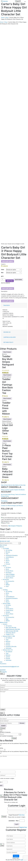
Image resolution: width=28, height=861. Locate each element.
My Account (4, 494)
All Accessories (10, 581)
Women (10, 485)
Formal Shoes (9, 571)
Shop (6, 17)
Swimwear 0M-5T (10, 632)
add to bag (10, 280)
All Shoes (8, 567)
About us (3, 489)
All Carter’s (9, 626)
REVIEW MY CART (5, 541)
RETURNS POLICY (8, 342)
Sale (24, 485)
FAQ (9, 505)
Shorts (7, 560)
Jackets (8, 643)
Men (14, 485)
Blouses (8, 552)
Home (2, 17)
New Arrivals (4, 485)
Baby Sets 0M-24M (11, 627)
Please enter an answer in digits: (16, 817)
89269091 (3, 670)
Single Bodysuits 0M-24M (13, 629)
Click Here (21, 815)
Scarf (7, 586)
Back (2, 673)
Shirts (7, 593)
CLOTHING (6, 548)
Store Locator (10, 489)
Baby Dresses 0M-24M (12, 631)
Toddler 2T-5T (10, 634)
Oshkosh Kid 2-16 (7, 650)
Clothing (5, 589)
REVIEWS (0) (7, 332)
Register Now (23, 827)
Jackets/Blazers (10, 596)
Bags (7, 583)
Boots (7, 569)
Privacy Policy (5, 496)
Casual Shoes (9, 610)
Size (2, 272)
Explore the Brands (19, 489)
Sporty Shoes (9, 577)
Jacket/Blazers (10, 557)
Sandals (8, 612)
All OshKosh (9, 638)
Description (7, 305)
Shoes (4, 565)
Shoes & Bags (6, 603)
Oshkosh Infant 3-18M (9, 636)
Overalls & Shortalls (11, 646)
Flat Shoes (8, 572)
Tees (7, 553)
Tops (7, 639)
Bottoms (8, 641)
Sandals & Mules (10, 576)
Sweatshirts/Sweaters (12, 555)
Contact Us (4, 505)
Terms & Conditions (20, 494)
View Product (7, 352)
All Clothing (9, 550)
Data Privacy (11, 494)
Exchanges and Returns (16, 505)
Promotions (4, 501)
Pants (7, 559)
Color (2, 269)
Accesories (6, 579)
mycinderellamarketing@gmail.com (9, 666)
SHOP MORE (18, 279)
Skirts (7, 562)
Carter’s (5, 624)
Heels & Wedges (10, 574)
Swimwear (8, 648)
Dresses (8, 564)
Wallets (8, 584)
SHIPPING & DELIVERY (10, 337)
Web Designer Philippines (15, 526)
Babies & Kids (19, 485)
